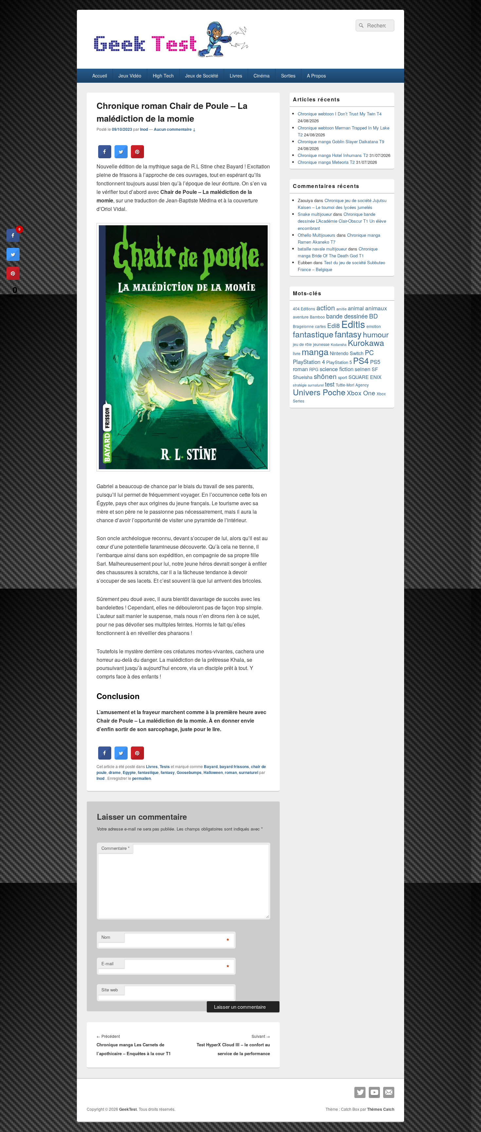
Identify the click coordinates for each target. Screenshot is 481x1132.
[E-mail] (388, 1092)
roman (231, 772)
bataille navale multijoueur (322, 249)
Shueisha (302, 377)
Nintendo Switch (347, 353)
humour (376, 334)
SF (375, 369)
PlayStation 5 (339, 362)
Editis (353, 324)
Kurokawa (366, 342)
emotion (373, 326)
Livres (236, 75)
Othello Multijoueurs (316, 235)
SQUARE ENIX (365, 376)
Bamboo (317, 316)
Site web (109, 989)
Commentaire (115, 848)
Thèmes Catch (380, 1109)
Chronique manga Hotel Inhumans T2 (333, 155)
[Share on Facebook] (104, 156)
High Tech (163, 75)
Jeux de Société (201, 75)
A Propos (316, 75)
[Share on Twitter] (121, 156)
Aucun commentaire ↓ (175, 129)
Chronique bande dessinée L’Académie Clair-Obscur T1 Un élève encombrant (342, 221)
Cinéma (262, 75)
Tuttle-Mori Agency (352, 384)
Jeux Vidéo (129, 75)
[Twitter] (359, 1092)
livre (296, 353)
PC (369, 352)
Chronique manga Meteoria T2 (326, 162)
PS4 (361, 360)
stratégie (300, 384)
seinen (362, 368)
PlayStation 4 (309, 362)
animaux (376, 308)
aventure (301, 317)
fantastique (148, 772)
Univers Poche (319, 392)
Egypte (129, 772)
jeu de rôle (302, 344)
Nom (105, 937)
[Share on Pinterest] (137, 156)
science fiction (336, 369)
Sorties (288, 75)
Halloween (213, 772)
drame (115, 772)
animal (356, 308)
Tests (165, 766)
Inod (144, 129)
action (325, 307)
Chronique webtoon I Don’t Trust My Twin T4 (340, 114)
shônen (325, 376)
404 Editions (304, 308)
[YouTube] (374, 1092)
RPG (313, 369)
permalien (141, 778)
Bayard (211, 766)
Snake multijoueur (315, 214)
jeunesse (321, 344)
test (329, 384)
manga (315, 351)
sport (342, 377)
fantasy (168, 772)
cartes (320, 326)
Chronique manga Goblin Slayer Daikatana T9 (341, 141)
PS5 (375, 362)
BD (373, 315)
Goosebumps (189, 772)
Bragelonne (303, 326)
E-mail (107, 963)
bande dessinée (347, 316)
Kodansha (339, 344)
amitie (341, 308)
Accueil (99, 75)
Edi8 (333, 325)
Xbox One (361, 392)
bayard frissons (234, 766)
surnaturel (248, 772)
